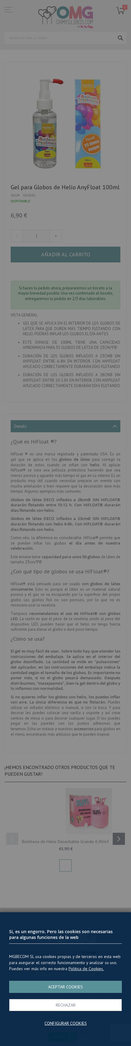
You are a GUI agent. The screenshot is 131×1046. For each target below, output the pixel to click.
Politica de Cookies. (86, 968)
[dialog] (65, 523)
